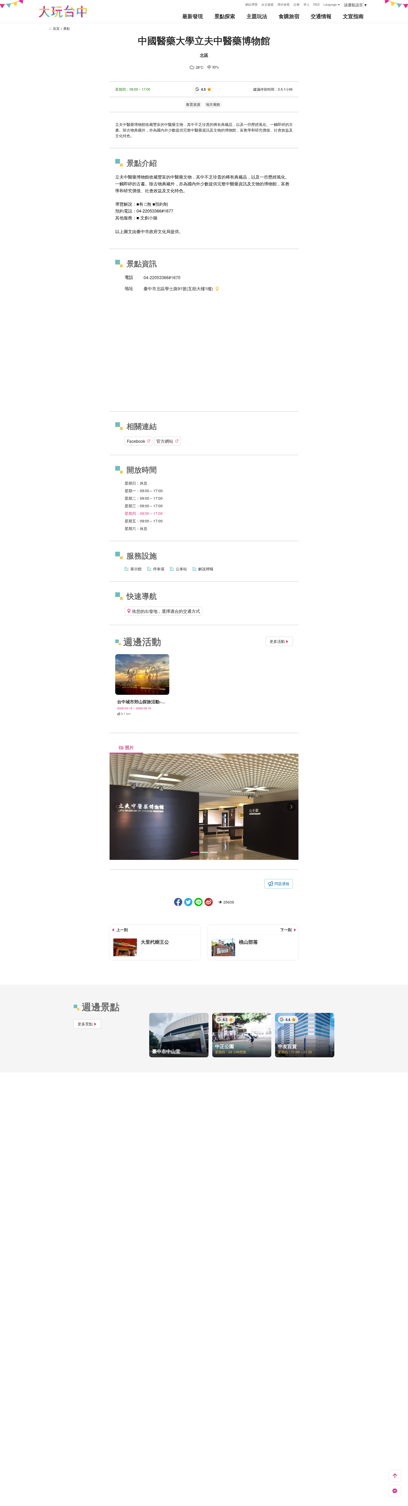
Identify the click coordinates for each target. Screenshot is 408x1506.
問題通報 (281, 883)
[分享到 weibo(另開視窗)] (208, 902)
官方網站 (164, 441)
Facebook (136, 441)
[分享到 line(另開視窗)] (198, 902)
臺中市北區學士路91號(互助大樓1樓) (178, 288)
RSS (316, 4)
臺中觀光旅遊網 (63, 11)
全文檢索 (267, 4)
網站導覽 (251, 4)
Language (330, 4)
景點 (66, 28)
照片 (129, 747)
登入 (306, 4)
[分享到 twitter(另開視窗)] (188, 902)
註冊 (296, 4)
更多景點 (85, 1024)
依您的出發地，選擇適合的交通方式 (166, 611)
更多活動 (277, 641)
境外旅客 (283, 4)
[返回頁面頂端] (394, 1475)
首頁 (56, 28)
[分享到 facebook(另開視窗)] (178, 902)
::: (240, 4)
